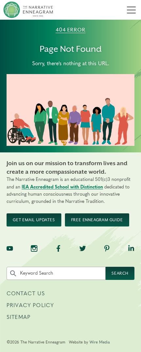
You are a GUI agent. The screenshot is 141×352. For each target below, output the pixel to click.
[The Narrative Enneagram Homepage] (28, 10)
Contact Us (26, 293)
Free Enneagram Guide (97, 220)
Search (120, 273)
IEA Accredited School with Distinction (62, 187)
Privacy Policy (30, 305)
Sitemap (18, 317)
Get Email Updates (34, 220)
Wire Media (100, 342)
